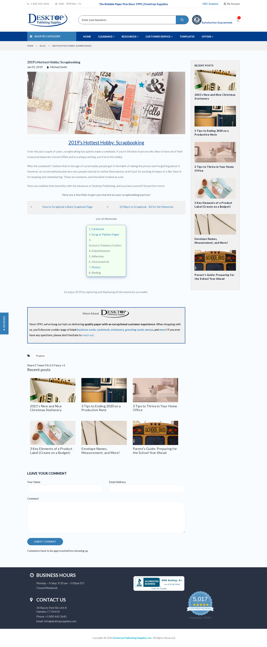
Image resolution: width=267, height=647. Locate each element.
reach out (88, 335)
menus (149, 329)
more (162, 329)
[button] (4, 324)
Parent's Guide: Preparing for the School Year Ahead (155, 451)
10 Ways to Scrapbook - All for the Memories (146, 206)
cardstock (103, 329)
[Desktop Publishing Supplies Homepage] (115, 313)
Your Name (33, 482)
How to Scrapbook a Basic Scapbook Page (67, 206)
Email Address (117, 482)
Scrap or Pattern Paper (105, 234)
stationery (117, 329)
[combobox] (132, 20)
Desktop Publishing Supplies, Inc (132, 637)
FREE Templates (210, 3)
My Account (233, 3)
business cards (86, 329)
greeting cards (134, 329)
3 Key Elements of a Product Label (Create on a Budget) (51, 451)
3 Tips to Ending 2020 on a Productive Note (101, 408)
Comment (33, 498)
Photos (96, 267)
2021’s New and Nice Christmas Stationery (46, 408)
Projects (40, 355)
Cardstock (98, 229)
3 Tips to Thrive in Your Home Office (155, 408)
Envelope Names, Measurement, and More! (100, 451)
